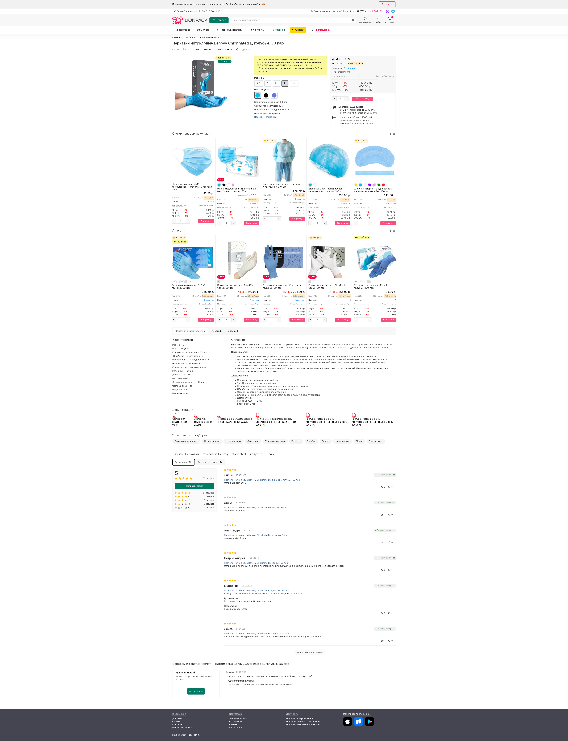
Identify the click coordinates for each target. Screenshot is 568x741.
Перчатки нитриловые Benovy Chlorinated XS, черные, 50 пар (256, 591)
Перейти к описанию (265, 117)
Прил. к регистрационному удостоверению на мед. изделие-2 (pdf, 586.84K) (326, 422)
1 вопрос (207, 49)
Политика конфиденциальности (303, 724)
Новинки (280, 30)
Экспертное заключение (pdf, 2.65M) (203, 422)
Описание (190, 331)
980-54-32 (370, 11)
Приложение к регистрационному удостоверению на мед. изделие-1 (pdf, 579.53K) (276, 422)
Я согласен (387, 4)
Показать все (376, 441)
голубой (261, 90)
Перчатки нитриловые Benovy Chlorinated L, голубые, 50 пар (256, 634)
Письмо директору (231, 30)
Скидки (299, 30)
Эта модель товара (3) (210, 462)
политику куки (217, 4)
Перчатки (190, 37)
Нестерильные (233, 441)
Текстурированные (275, 441)
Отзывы (216, 331)
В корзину (362, 99)
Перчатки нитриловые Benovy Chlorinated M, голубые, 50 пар (256, 535)
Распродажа (322, 30)
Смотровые (253, 441)
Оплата (204, 30)
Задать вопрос (196, 691)
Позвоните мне (322, 11)
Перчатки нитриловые (210, 37)
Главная (176, 37)
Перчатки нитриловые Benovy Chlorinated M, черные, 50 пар (256, 508)
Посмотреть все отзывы (310, 652)
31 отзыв (194, 49)
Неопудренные (212, 441)
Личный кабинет (238, 719)
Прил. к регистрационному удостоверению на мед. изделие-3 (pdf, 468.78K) (372, 422)
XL (294, 83)
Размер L (296, 441)
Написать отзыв (194, 486)
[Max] (387, 11)
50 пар (359, 441)
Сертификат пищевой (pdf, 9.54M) (179, 422)
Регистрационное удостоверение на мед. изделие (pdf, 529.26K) (234, 420)
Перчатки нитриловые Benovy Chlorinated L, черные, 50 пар (256, 563)
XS (258, 83)
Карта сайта (235, 727)
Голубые (311, 441)
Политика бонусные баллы (300, 719)
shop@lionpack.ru (344, 11)
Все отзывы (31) (183, 462)
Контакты (258, 30)
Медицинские (342, 441)
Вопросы (232, 331)
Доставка (184, 30)
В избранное (225, 49)
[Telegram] (393, 11)
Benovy (326, 441)
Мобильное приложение (356, 714)
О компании (235, 721)
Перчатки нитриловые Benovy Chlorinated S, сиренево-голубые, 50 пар (262, 480)
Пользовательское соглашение (303, 721)
